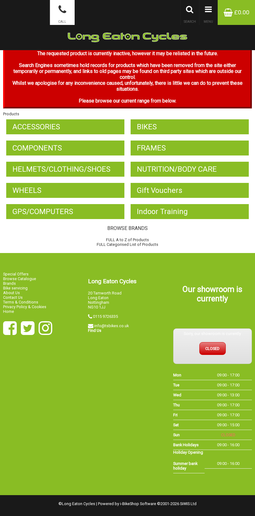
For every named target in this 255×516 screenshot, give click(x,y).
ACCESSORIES (36, 126)
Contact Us (13, 297)
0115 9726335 (105, 316)
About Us (11, 292)
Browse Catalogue (19, 278)
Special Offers (16, 274)
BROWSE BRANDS (127, 228)
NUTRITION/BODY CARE (177, 169)
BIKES (147, 126)
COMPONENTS (37, 148)
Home (8, 311)
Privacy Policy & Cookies (24, 306)
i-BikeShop (129, 503)
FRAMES (151, 148)
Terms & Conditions (20, 302)
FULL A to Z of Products (127, 239)
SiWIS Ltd (188, 503)
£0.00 (241, 12)
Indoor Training (162, 211)
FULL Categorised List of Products (127, 244)
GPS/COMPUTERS (42, 211)
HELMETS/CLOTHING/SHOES (61, 169)
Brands (9, 283)
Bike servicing (15, 288)
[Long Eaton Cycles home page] (127, 25)
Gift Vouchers (159, 190)
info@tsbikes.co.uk (111, 325)
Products (11, 114)
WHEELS (26, 190)
